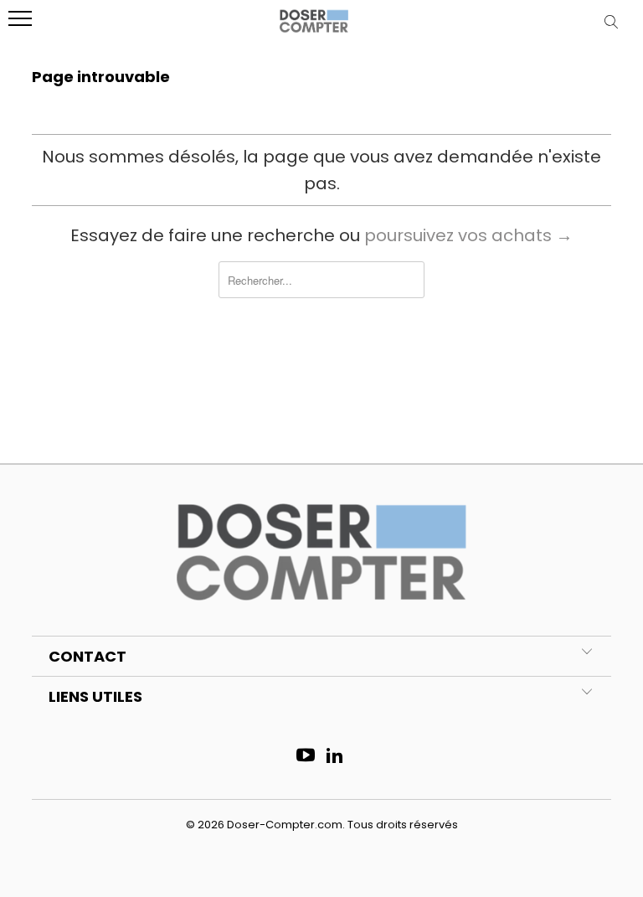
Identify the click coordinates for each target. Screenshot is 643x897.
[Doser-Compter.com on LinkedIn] (335, 756)
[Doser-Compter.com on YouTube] (306, 756)
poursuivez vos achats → (468, 235)
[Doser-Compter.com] (314, 27)
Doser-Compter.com (284, 825)
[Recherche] (614, 22)
